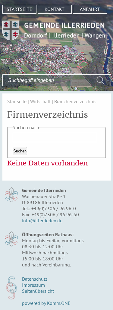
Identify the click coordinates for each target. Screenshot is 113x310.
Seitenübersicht (38, 291)
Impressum (33, 285)
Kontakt (54, 9)
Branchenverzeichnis (75, 101)
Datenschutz (34, 279)
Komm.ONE (59, 303)
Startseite (19, 9)
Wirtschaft (40, 101)
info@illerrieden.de (42, 220)
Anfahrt (90, 9)
